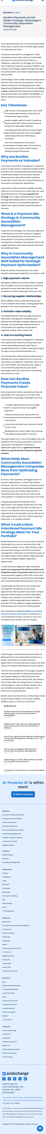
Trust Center (6, 1098)
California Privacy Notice (32, 1098)
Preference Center (33, 1100)
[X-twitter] (9, 1078)
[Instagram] (20, 1078)
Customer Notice (19, 1100)
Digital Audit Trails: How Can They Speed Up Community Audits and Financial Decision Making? (22, 726)
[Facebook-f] (4, 1078)
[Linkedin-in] (14, 1078)
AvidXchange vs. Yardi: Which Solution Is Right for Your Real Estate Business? (23, 760)
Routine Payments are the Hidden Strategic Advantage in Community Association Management (22, 713)
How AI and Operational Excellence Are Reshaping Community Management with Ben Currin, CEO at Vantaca (24, 738)
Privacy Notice (17, 1098)
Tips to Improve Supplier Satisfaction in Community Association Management (20, 750)
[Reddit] (25, 1078)
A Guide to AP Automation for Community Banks (24, 770)
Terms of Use (7, 1100)
